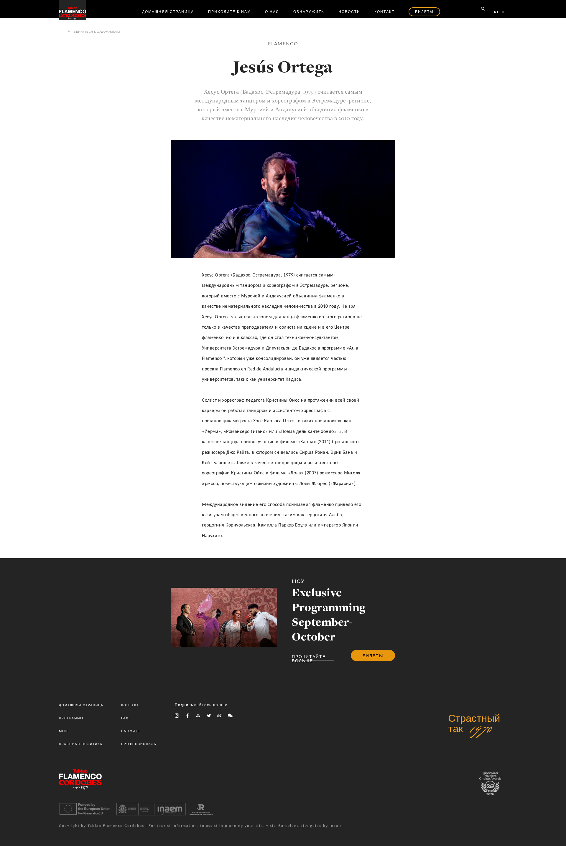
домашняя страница (168, 11)
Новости (349, 11)
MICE (64, 731)
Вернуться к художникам (97, 31)
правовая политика (81, 744)
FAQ (125, 718)
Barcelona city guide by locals (310, 825)
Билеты (373, 655)
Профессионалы (139, 744)
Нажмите (130, 731)
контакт (384, 11)
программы (71, 718)
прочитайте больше (309, 657)
